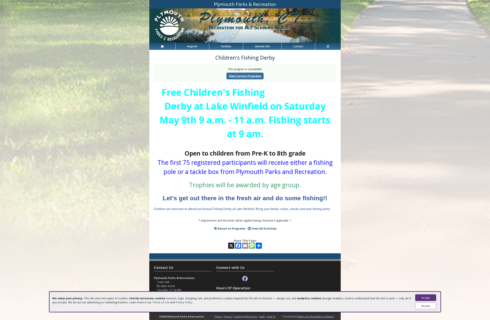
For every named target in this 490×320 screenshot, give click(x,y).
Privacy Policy (184, 302)
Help (262, 316)
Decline (425, 306)
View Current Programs (245, 76)
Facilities (226, 46)
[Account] (328, 46)
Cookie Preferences (245, 316)
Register (192, 46)
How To (271, 316)
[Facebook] (245, 278)
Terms (218, 316)
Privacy (228, 316)
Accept (425, 297)
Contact (298, 46)
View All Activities (264, 228)
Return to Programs (231, 228)
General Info (262, 46)
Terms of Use (160, 302)
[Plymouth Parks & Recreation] (245, 25)
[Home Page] (162, 46)
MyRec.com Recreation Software (315, 316)
